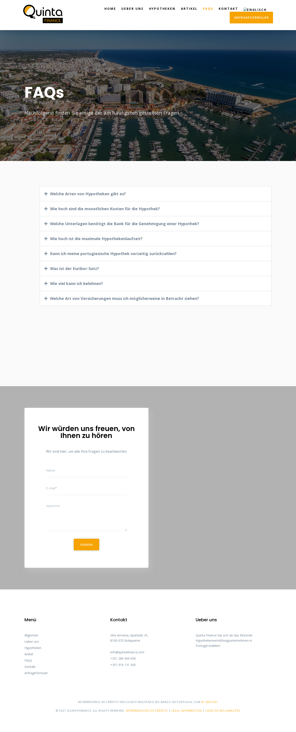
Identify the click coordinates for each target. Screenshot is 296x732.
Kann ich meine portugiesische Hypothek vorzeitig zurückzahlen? (113, 253)
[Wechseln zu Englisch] (255, 9)
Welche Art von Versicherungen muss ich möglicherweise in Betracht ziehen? (124, 298)
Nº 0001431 (209, 702)
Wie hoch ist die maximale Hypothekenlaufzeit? (96, 238)
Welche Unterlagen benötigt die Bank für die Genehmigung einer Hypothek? (124, 223)
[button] (155, 193)
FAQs (208, 9)
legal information (186, 710)
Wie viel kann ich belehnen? (76, 283)
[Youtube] (213, 658)
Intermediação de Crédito (147, 710)
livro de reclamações (222, 710)
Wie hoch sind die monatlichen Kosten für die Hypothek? (105, 208)
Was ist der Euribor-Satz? (74, 268)
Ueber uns (132, 9)
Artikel (189, 9)
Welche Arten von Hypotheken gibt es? (88, 193)
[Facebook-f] (197, 658)
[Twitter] (205, 658)
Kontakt (228, 9)
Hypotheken (162, 9)
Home (110, 9)
